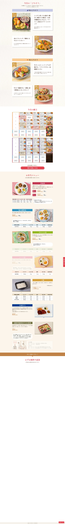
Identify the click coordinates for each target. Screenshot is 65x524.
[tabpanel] (21, 188)
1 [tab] (21, 292)
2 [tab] (44, 222)
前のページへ (61, 522)
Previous (11, 188)
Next (53, 215)
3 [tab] (44, 335)
